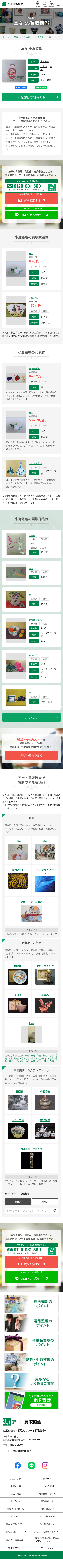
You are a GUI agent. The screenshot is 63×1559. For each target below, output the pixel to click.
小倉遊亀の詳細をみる (31, 97)
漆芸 (46, 1061)
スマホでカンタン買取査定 (31, 208)
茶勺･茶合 (25, 1061)
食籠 (33, 1061)
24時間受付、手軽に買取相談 (31, 194)
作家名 (18, 1201)
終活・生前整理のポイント (47, 1531)
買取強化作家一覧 (15, 1508)
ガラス (40, 1061)
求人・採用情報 (47, 1516)
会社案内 (15, 1516)
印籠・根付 (42, 1055)
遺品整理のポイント (15, 1523)
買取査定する (32, 200)
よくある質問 (47, 1486)
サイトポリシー (15, 1547)
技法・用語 (15, 1493)
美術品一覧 (15, 1486)
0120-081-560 (16, 1445)
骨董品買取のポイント (15, 1531)
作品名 (45, 1201)
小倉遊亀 (44, 61)
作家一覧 (47, 1478)
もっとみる (31, 717)
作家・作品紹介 (47, 1508)
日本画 (43, 66)
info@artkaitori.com (21, 1450)
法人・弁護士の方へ (15, 1539)
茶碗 (16, 1058)
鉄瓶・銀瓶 (30, 1055)
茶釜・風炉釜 (37, 1058)
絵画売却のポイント (47, 1523)
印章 (52, 1061)
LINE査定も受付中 (32, 215)
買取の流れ (15, 1478)
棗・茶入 (49, 1058)
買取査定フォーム (47, 1493)
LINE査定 (15, 1501)
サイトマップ (47, 1547)
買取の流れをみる (31, 755)
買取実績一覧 (47, 1501)
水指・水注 (24, 1058)
